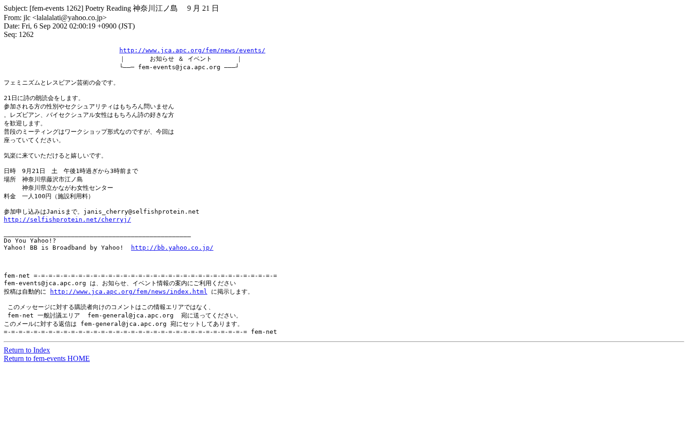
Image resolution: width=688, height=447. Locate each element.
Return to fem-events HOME (47, 358)
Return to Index (27, 350)
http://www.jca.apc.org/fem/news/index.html (128, 291)
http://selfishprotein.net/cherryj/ (67, 219)
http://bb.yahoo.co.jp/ (172, 247)
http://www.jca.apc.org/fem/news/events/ (192, 50)
